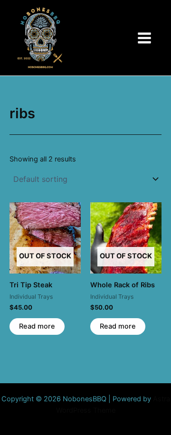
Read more (37, 326)
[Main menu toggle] (144, 37)
